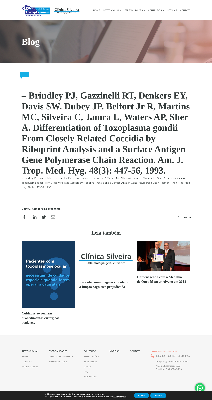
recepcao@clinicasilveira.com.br (172, 361)
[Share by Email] (52, 217)
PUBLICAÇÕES (91, 356)
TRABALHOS (90, 361)
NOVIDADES (90, 376)
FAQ (86, 371)
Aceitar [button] (141, 395)
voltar (187, 217)
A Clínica (27, 361)
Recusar (158, 395)
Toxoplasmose (58, 361)
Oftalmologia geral (61, 356)
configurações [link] (119, 396)
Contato (185, 10)
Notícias (172, 10)
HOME (96, 10)
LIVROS (88, 366)
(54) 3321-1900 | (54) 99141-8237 (173, 356)
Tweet (44, 217)
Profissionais (30, 366)
